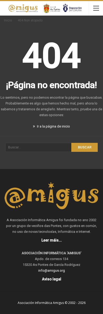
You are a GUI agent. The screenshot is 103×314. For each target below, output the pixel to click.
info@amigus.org (51, 270)
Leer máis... (51, 240)
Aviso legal (51, 279)
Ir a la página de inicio (53, 126)
